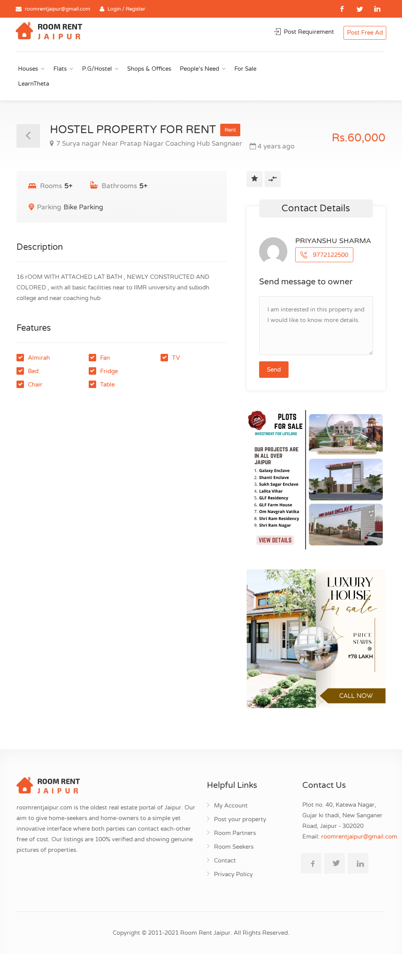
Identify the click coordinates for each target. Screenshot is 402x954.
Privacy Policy (233, 874)
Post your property (240, 819)
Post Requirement (308, 31)
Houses (28, 68)
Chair (35, 384)
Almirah (39, 357)
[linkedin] (377, 9)
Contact (225, 860)
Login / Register (126, 9)
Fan (105, 357)
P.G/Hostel (97, 68)
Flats (60, 68)
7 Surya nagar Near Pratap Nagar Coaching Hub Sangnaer (149, 143)
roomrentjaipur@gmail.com (57, 9)
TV (176, 357)
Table (107, 384)
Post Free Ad (365, 32)
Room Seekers (234, 846)
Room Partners (235, 833)
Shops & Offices (149, 68)
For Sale (245, 68)
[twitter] (360, 9)
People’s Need (199, 68)
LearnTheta (33, 83)
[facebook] (342, 9)
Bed (33, 371)
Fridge (109, 371)
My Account (231, 805)
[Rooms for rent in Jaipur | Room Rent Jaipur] (49, 31)
